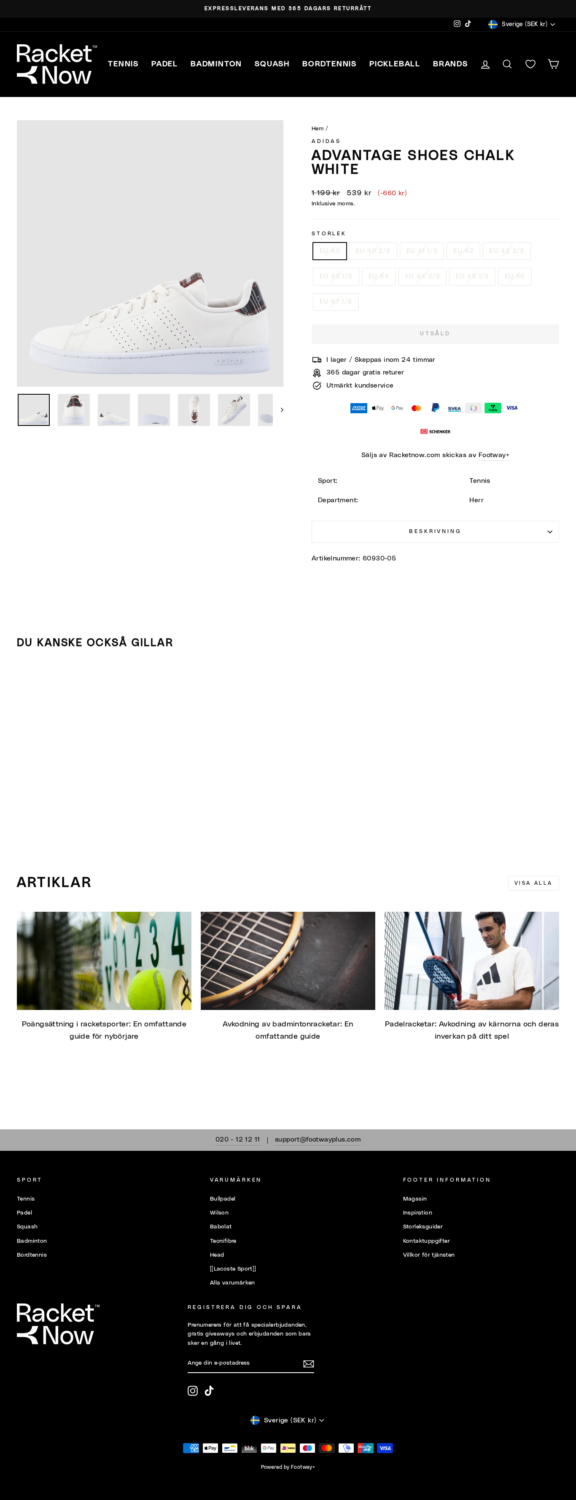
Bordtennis (329, 64)
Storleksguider (423, 1227)
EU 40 (330, 251)
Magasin (415, 1199)
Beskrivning (435, 531)
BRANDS (450, 64)
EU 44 (379, 276)
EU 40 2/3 (373, 251)
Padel (24, 1213)
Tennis (26, 1199)
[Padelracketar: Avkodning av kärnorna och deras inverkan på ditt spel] (472, 961)
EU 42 (463, 251)
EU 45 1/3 (472, 276)
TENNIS (123, 64)
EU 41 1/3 (422, 251)
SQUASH (272, 64)
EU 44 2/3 (422, 276)
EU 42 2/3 (507, 251)
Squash (27, 1227)
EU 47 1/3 (336, 301)
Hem (317, 129)
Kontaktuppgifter (426, 1241)
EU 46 (515, 276)
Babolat (221, 1227)
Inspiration (417, 1213)
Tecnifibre (223, 1241)
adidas (326, 141)
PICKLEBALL (394, 64)
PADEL (164, 64)
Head (217, 1255)
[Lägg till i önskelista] (27, 679)
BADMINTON (216, 64)
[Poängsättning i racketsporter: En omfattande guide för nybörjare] (104, 961)
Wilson (219, 1213)
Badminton (32, 1241)
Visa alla (533, 883)
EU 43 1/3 (336, 276)
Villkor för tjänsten (429, 1255)
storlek (329, 234)
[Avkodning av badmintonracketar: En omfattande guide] (288, 961)
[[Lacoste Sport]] (233, 1269)
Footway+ (494, 455)
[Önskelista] (530, 64)
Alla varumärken (232, 1283)
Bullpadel (223, 1199)
